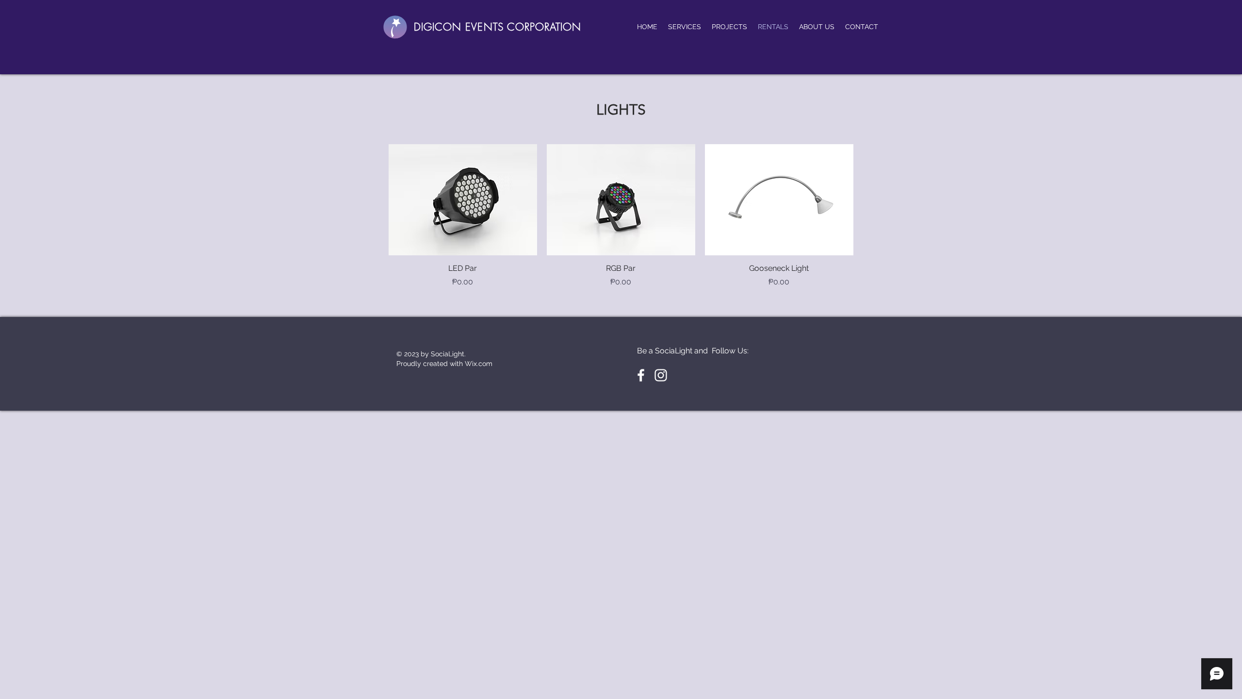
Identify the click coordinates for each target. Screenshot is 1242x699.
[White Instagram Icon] (661, 375)
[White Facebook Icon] (641, 375)
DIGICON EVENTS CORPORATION (497, 26)
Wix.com (478, 363)
